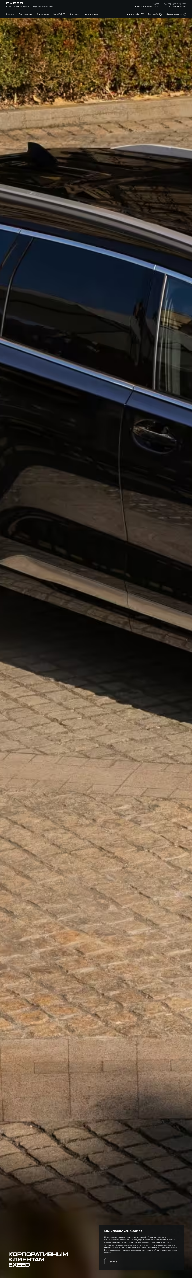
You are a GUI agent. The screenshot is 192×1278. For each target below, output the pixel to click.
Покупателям (25, 14)
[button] (178, 1230)
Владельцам (42, 14)
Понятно (113, 1261)
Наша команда (91, 14)
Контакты (74, 14)
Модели (10, 14)
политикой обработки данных (150, 1237)
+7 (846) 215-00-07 (177, 6)
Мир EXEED (59, 14)
